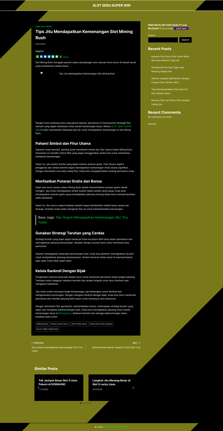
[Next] (133, 388)
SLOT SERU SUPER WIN (47, 329)
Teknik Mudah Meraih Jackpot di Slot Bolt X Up (116, 345)
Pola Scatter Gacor (59, 324)
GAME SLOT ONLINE (43, 26)
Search (151, 35)
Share (66, 57)
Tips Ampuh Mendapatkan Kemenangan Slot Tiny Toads (57, 347)
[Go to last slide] (39, 388)
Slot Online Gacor (79, 324)
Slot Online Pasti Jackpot (101, 324)
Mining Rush (65, 313)
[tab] (80, 403)
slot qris (152, 124)
